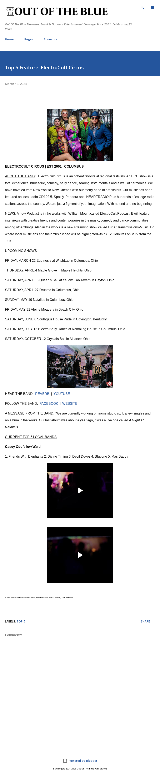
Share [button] (145, 621)
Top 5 (21, 621)
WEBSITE (70, 403)
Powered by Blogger (82, 761)
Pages (28, 39)
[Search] (142, 7)
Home (9, 39)
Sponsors (50, 39)
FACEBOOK (49, 403)
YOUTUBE (62, 394)
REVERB (42, 394)
